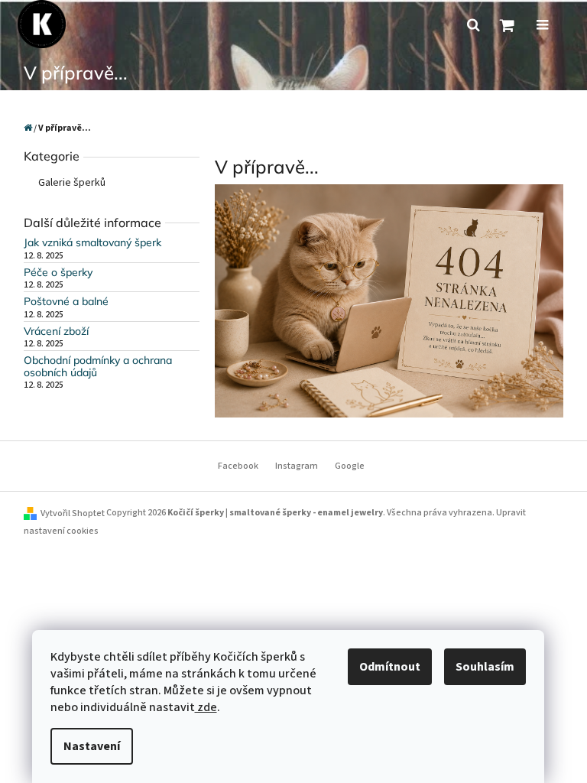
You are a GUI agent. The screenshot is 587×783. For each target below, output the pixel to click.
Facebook (238, 466)
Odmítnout (389, 666)
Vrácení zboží (56, 331)
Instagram (296, 466)
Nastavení (91, 746)
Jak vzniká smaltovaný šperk (92, 243)
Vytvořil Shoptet (73, 513)
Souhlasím (485, 666)
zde (206, 707)
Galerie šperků (71, 182)
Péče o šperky (58, 272)
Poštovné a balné (66, 301)
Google (350, 466)
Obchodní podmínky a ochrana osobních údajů (98, 367)
